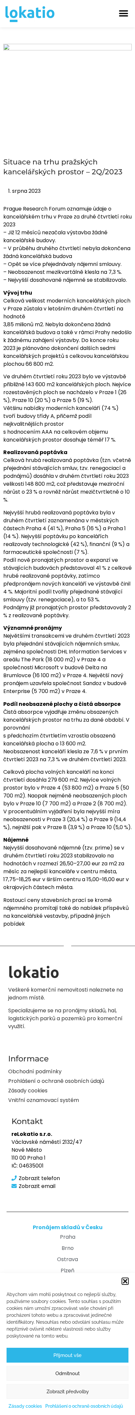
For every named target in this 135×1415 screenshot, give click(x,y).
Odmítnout (67, 1373)
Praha (67, 1237)
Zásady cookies (25, 1406)
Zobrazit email (37, 1186)
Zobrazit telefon (39, 1178)
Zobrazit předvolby (68, 1392)
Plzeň (67, 1270)
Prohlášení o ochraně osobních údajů (84, 1406)
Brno (68, 1248)
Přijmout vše (67, 1355)
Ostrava (67, 1259)
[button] (125, 1281)
